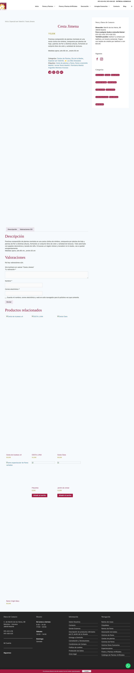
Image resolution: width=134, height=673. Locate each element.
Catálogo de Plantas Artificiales (113, 655)
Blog (124, 6)
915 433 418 (8, 631)
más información (76, 671)
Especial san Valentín (17, 21)
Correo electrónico (12, 289)
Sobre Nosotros (74, 622)
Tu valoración (10, 269)
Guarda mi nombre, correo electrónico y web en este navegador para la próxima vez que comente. (43, 297)
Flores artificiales (113, 97)
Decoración (85, 6)
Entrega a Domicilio (76, 637)
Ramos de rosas (100, 75)
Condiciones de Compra (77, 644)
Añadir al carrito (39, 495)
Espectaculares (100, 104)
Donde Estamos (74, 628)
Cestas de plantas (100, 89)
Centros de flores (112, 82)
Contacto (116, 6)
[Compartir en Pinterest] (57, 72)
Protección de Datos (76, 651)
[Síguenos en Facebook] (97, 59)
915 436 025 (8, 633)
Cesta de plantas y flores (65, 63)
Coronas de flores (110, 89)
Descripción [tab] (12, 229)
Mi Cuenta (7, 643)
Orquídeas (107, 75)
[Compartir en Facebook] (49, 72)
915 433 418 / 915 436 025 (106, 1)
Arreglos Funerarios (100, 6)
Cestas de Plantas (63, 58)
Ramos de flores (115, 75)
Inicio (37, 6)
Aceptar (87, 671)
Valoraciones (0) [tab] (26, 229)
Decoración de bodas (101, 82)
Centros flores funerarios (102, 97)
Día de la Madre (77, 58)
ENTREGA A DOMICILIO (123, 1)
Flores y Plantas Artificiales (68, 6)
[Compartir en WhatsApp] (53, 72)
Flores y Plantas (47, 6)
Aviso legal (73, 654)
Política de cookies (75, 647)
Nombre (8, 281)
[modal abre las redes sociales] (61, 72)
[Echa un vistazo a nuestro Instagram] (101, 59)
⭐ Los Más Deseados (73, 61)
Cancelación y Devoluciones (79, 641)
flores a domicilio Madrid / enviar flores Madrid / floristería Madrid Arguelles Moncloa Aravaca (68, 65)
